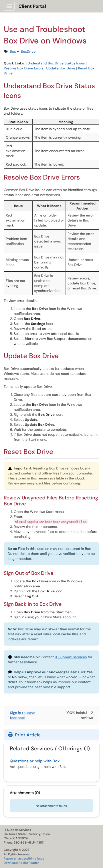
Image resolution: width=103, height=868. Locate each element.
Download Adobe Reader (21, 863)
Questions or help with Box (35, 761)
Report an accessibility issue (24, 859)
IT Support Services (71, 657)
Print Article (27, 735)
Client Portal (32, 6)
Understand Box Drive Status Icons (56, 63)
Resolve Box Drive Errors (24, 68)
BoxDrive (28, 51)
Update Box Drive (60, 68)
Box (13, 51)
